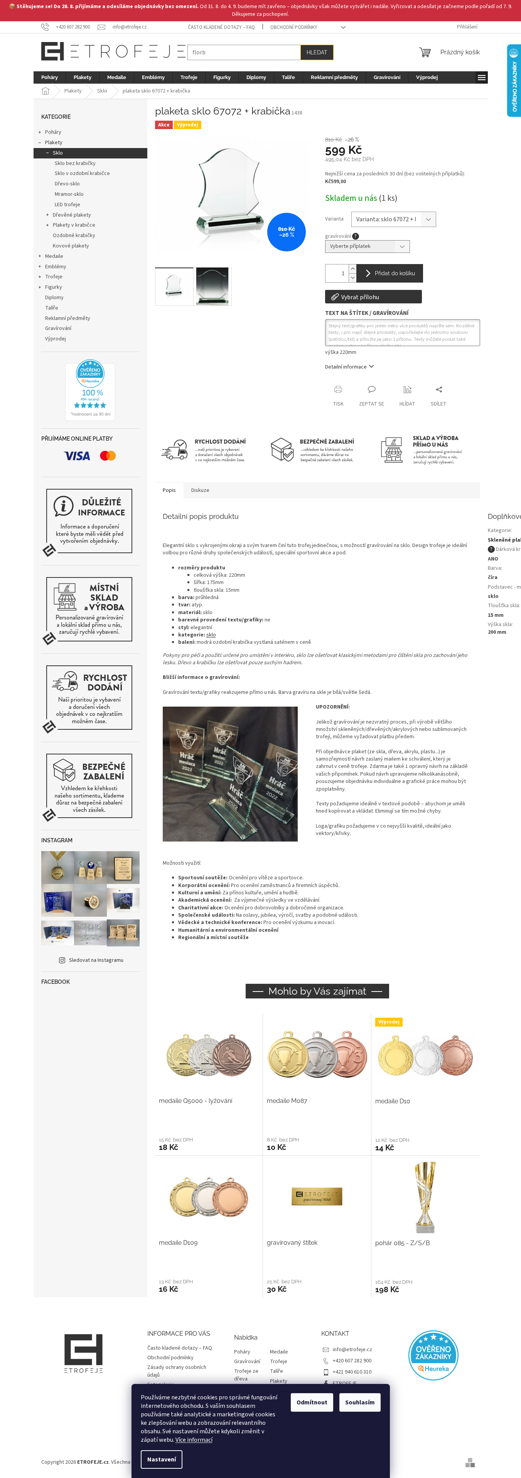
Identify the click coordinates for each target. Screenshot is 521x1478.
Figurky (53, 287)
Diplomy (54, 297)
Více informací (193, 1440)
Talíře (51, 308)
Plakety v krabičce (74, 225)
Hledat (317, 52)
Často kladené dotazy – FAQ (221, 27)
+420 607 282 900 (352, 1361)
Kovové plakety (71, 246)
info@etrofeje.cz (352, 1349)
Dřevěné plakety (72, 215)
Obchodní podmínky (293, 27)
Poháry (53, 132)
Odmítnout (312, 1402)
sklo (211, 635)
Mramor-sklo (69, 194)
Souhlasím (360, 1402)
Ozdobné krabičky (74, 235)
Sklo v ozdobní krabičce (82, 173)
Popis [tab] (169, 490)
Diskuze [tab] (200, 490)
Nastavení (161, 1459)
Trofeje (53, 277)
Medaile (54, 256)
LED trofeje (67, 205)
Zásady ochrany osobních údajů (176, 1371)
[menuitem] (50, 77)
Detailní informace (346, 367)
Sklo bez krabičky (75, 163)
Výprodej (55, 339)
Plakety (53, 142)
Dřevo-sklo (67, 184)
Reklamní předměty (67, 318)
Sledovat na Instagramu (96, 960)
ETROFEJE (345, 1383)
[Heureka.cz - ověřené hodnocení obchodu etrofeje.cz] (90, 390)
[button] (209, 1143)
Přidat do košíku (395, 273)
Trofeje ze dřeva (246, 1375)
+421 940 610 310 (352, 1372)
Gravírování (58, 328)
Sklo (58, 153)
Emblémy (55, 267)
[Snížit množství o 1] (352, 277)
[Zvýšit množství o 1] (352, 268)
